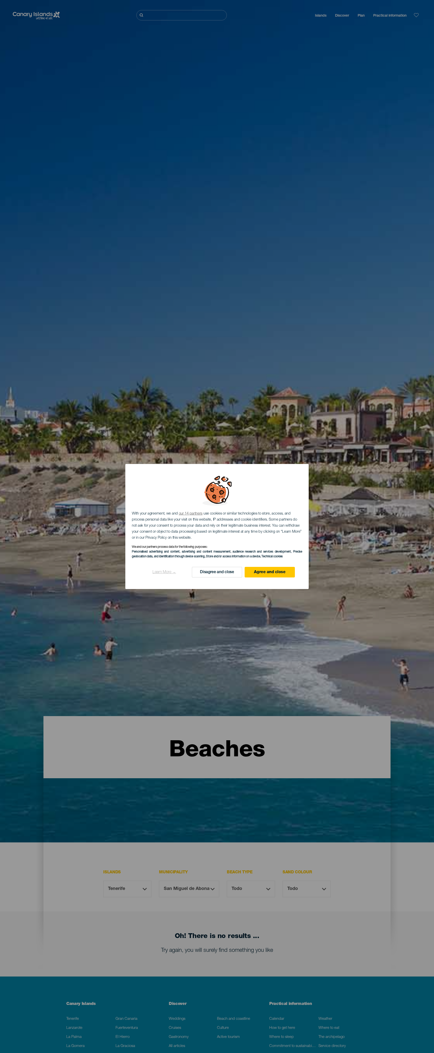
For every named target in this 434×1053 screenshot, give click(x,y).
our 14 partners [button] (191, 514)
